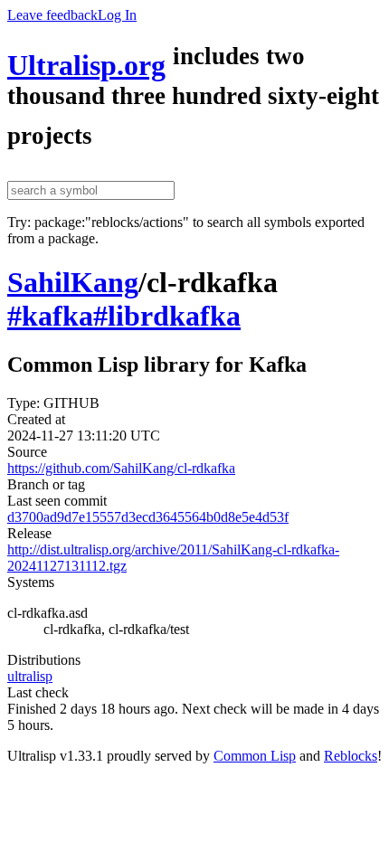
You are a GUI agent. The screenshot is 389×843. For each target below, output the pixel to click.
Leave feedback (52, 15)
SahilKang (72, 282)
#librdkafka (167, 315)
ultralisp (29, 676)
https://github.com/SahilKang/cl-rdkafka (121, 468)
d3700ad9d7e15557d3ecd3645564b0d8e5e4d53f (148, 517)
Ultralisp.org (86, 65)
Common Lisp (254, 755)
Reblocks (350, 755)
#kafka (50, 315)
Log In (117, 15)
